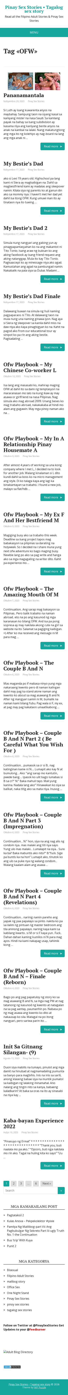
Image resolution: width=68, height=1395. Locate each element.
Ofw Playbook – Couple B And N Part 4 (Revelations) (32, 896)
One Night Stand (18, 1293)
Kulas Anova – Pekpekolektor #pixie (30, 1221)
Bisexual (12, 1270)
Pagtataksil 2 (15, 1215)
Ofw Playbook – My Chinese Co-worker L (29, 367)
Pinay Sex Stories (36, 101)
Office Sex (13, 1287)
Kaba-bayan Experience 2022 (33, 1123)
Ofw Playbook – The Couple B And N (28, 665)
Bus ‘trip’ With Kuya (19, 1240)
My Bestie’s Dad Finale (31, 296)
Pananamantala (23, 95)
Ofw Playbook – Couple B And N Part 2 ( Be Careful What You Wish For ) (33, 741)
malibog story (16, 1281)
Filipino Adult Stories (20, 1276)
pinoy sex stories (18, 1304)
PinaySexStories (47, 1325)
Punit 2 (11, 1246)
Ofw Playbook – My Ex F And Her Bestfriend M (33, 517)
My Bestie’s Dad (23, 163)
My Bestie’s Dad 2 (25, 227)
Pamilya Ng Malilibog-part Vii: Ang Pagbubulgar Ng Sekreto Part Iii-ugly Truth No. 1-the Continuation (35, 1231)
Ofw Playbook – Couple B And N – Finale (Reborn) (32, 976)
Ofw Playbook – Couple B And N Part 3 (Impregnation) (32, 820)
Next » (47, 1183)
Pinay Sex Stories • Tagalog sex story (34, 9)
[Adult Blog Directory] (18, 1352)
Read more (51, 146)
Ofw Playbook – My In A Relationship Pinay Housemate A (33, 444)
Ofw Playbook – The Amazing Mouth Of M (31, 591)
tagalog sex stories (19, 1310)
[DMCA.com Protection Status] (12, 1367)
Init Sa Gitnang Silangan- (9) (22, 1049)
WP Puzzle (40, 1387)
